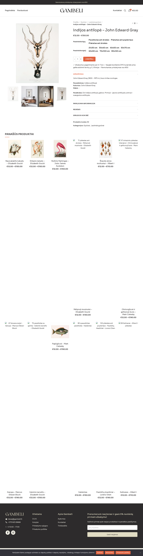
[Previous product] (132, 23)
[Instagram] (13, 532)
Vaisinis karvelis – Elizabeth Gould (37, 493)
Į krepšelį (89, 59)
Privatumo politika (123, 552)
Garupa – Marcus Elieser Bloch (14, 493)
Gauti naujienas (112, 534)
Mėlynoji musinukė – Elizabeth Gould (83, 310)
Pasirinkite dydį (79, 51)
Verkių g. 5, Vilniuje (91, 67)
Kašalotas (82, 492)
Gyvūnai (84, 22)
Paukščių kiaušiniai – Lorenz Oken (105, 493)
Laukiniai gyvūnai (95, 22)
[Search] (125, 10)
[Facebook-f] (8, 532)
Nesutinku (109, 552)
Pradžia (76, 22)
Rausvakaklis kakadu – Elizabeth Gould (14, 162)
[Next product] (137, 23)
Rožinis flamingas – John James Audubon (60, 163)
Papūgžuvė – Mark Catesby (60, 345)
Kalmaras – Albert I (128, 492)
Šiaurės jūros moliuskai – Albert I (105, 162)
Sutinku (100, 552)
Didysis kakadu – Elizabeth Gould (37, 162)
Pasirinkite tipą (79, 42)
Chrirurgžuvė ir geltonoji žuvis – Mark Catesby (128, 312)
